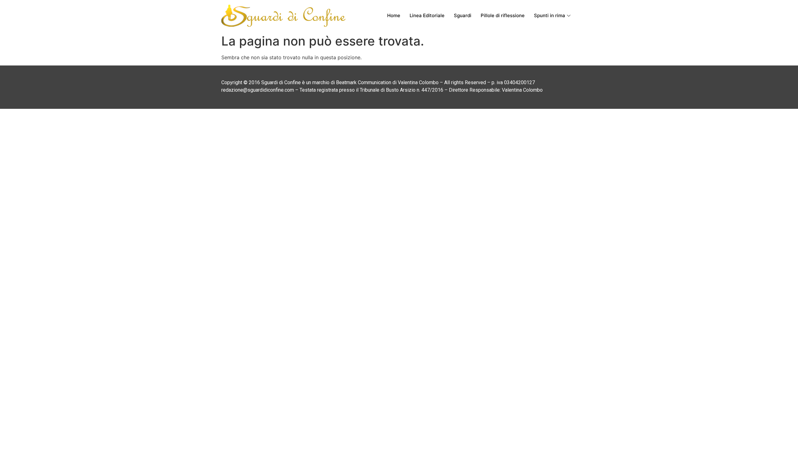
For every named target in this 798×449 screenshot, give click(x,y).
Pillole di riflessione (503, 15)
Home (393, 15)
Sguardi (462, 15)
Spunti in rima (549, 15)
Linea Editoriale (427, 15)
